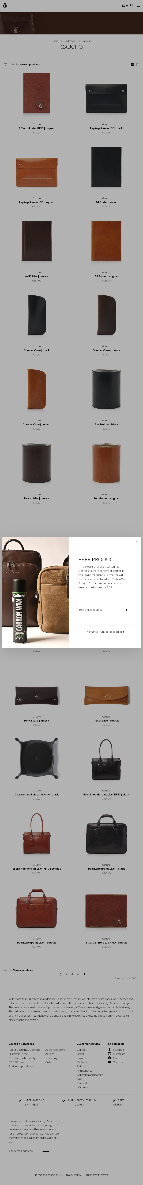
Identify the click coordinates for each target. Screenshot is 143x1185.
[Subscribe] (123, 610)
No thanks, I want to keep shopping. (105, 631)
